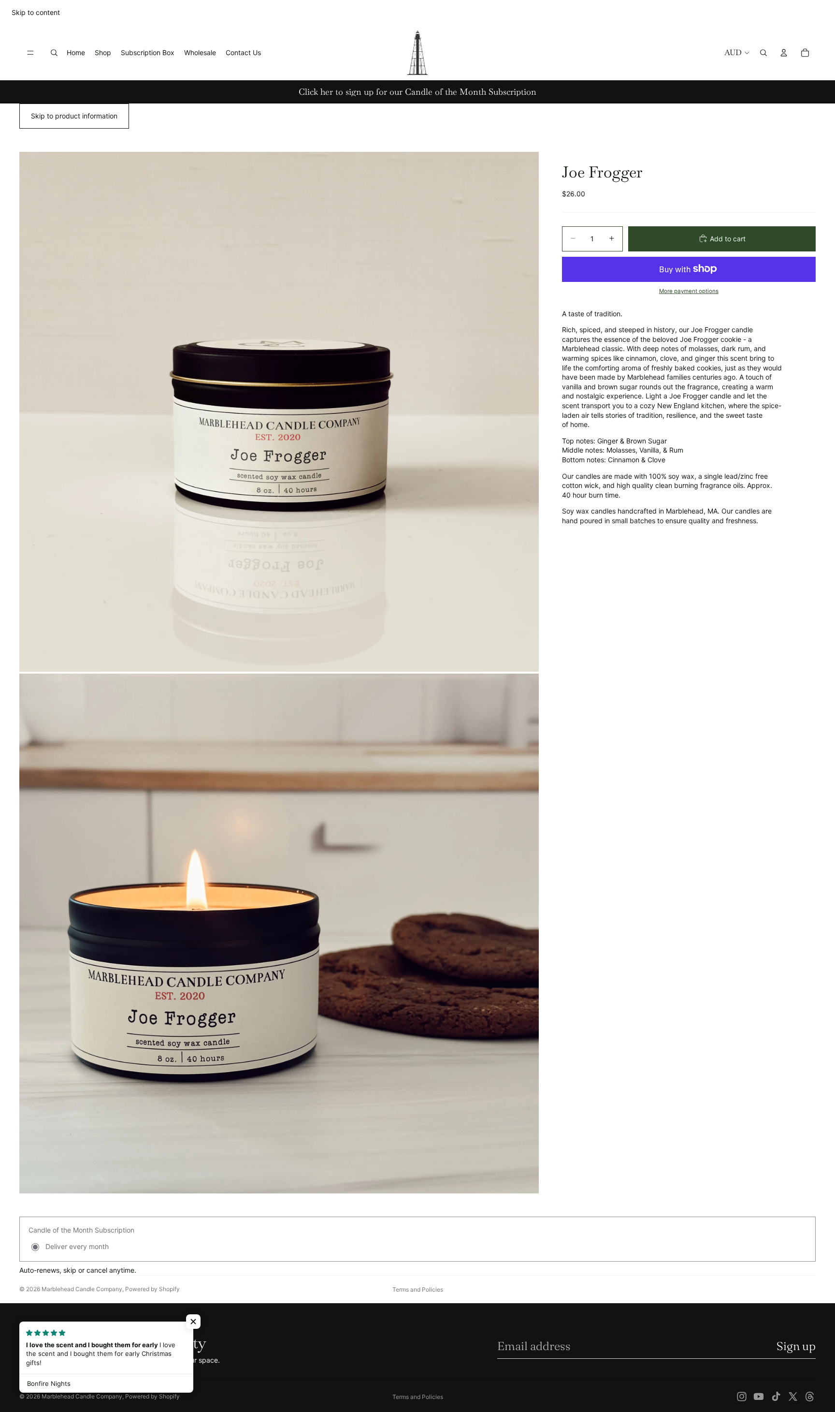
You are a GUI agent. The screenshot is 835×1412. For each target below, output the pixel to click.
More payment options (689, 291)
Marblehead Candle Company (82, 1289)
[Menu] (30, 53)
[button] (193, 1321)
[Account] (783, 52)
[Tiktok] (776, 1396)
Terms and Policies (417, 1289)
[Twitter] (793, 1396)
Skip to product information (74, 116)
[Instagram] (742, 1396)
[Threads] (810, 1396)
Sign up (796, 1346)
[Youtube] (758, 1396)
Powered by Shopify (152, 1289)
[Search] (54, 52)
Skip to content (36, 12)
